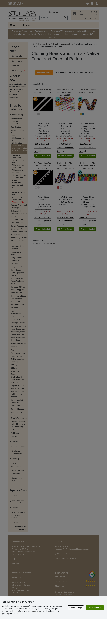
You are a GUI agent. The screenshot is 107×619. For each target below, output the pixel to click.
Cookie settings (75, 608)
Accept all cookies (95, 608)
